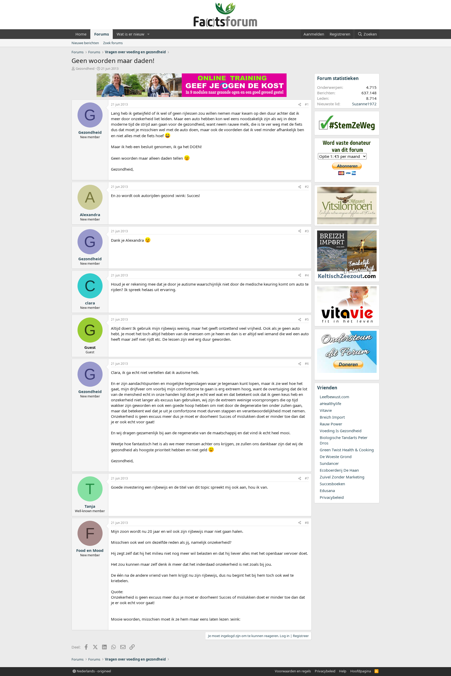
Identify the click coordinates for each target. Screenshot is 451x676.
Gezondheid (85, 68)
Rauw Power (331, 423)
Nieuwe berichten (85, 43)
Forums (101, 34)
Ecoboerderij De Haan (339, 470)
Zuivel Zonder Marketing (342, 476)
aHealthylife (330, 403)
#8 (307, 523)
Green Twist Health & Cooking (347, 449)
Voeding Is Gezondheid (340, 430)
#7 (307, 478)
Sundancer (329, 463)
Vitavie (326, 410)
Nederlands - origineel (93, 671)
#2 (307, 186)
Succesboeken (332, 483)
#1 (307, 104)
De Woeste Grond (336, 456)
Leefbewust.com (334, 396)
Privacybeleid (332, 497)
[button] (148, 34)
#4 (307, 275)
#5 (307, 319)
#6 (307, 363)
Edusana (327, 490)
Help (342, 671)
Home (80, 34)
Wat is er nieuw (130, 34)
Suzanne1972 (364, 103)
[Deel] (299, 105)
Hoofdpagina (360, 671)
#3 (307, 231)
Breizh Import (332, 417)
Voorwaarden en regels (293, 671)
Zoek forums (113, 43)
